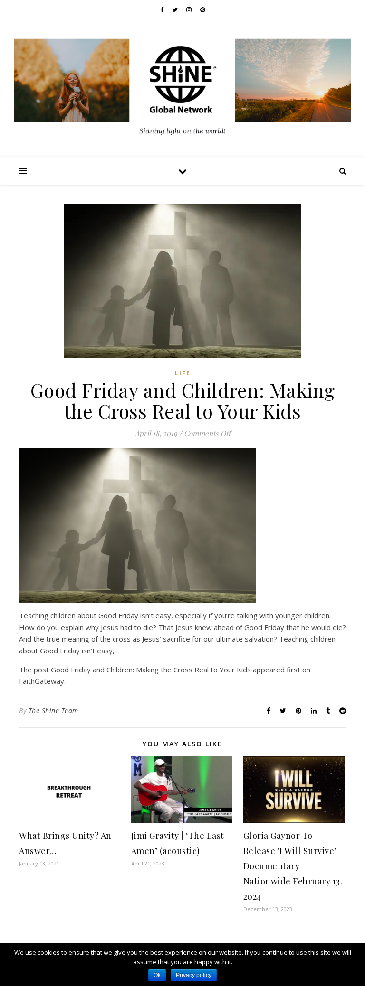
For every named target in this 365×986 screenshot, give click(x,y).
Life (183, 373)
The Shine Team (53, 710)
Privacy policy (193, 975)
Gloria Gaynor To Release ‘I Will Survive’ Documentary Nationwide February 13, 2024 (293, 866)
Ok (157, 975)
